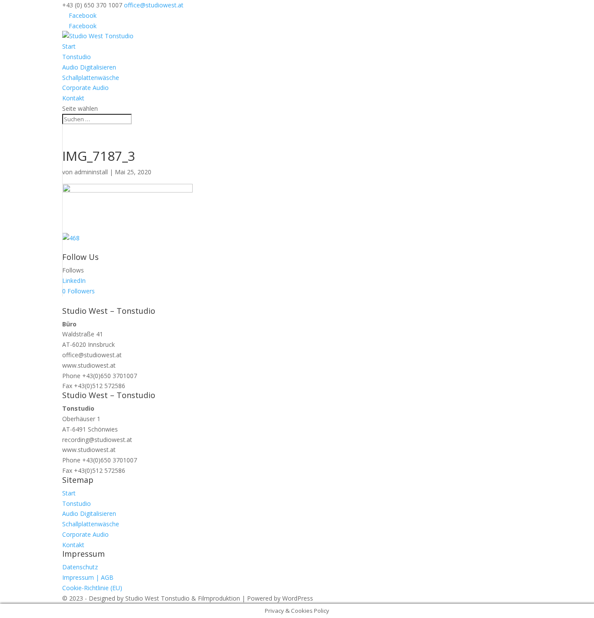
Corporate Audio (85, 87)
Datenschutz (80, 567)
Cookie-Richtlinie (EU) (92, 588)
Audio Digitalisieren (89, 67)
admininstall (91, 172)
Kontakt (73, 98)
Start (69, 46)
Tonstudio (76, 57)
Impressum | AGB (87, 577)
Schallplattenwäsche (90, 77)
